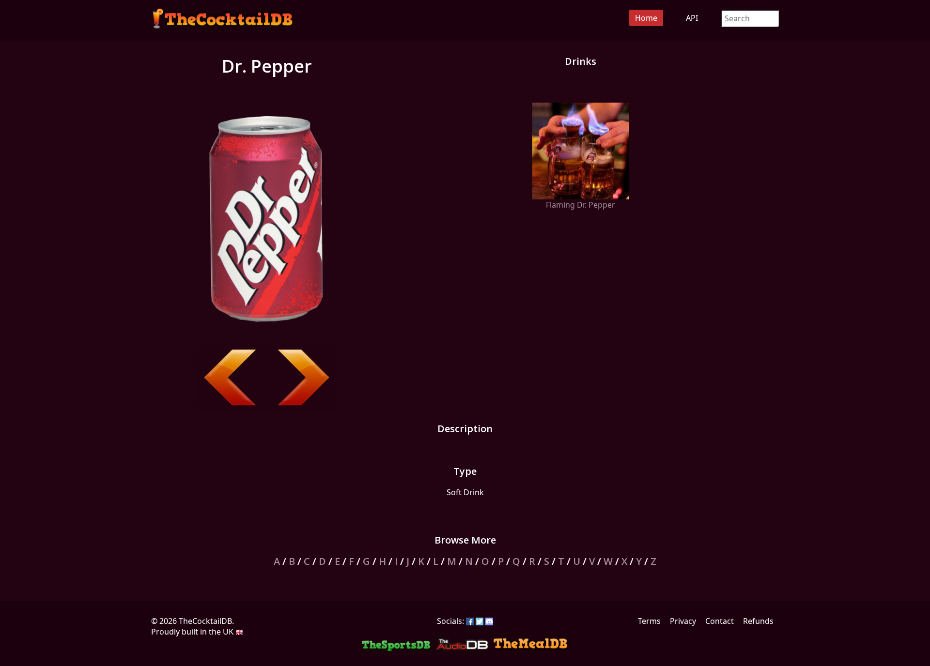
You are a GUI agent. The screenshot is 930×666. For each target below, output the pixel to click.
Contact (719, 621)
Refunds (758, 621)
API (692, 18)
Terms (649, 621)
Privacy (683, 621)
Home (646, 18)
